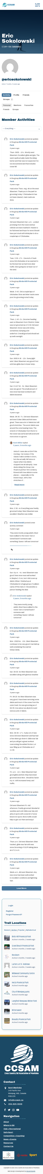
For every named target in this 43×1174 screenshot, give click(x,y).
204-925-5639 (15, 1104)
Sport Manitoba (15, 1088)
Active (14, 930)
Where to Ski (9, 1125)
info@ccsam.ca (15, 1100)
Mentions (17, 105)
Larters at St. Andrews (21, 964)
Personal (7, 105)
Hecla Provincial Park (20, 982)
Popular (21, 930)
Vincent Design (30, 1171)
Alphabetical (31, 930)
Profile (16, 95)
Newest (7, 930)
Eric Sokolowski (17, 139)
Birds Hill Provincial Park (21, 936)
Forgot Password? (14, 914)
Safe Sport (8, 1132)
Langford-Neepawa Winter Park (24, 1001)
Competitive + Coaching (14, 1136)
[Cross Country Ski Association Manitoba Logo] (21, 1059)
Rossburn (15, 955)
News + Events (10, 1139)
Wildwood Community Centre (23, 973)
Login (10, 906)
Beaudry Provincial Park (21, 1019)
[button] (12, 550)
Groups (7, 99)
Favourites (28, 105)
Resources (8, 1143)
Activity (6, 95)
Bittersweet (17, 1010)
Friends (26, 95)
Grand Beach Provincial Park (23, 946)
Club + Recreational (12, 1129)
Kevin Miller (17, 443)
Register (10, 911)
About (6, 1122)
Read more (19, 485)
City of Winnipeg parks (21, 992)
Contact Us (8, 1146)
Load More (21, 888)
